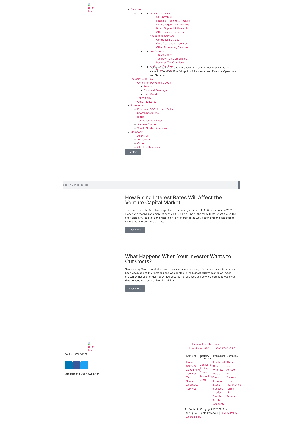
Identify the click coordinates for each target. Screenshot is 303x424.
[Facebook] (76, 365)
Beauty (148, 86)
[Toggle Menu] (127, 6)
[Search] (239, 185)
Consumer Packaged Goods (154, 82)
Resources (137, 105)
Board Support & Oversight (172, 28)
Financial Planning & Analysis (173, 20)
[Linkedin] (69, 365)
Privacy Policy (228, 413)
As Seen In (143, 139)
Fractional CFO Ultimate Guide (155, 109)
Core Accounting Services (171, 43)
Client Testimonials (148, 147)
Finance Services (160, 13)
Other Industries (146, 101)
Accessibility (193, 416)
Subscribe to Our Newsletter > (83, 373)
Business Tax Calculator (170, 62)
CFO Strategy (164, 16)
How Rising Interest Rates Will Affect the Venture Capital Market (173, 200)
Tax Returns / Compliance (171, 58)
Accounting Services (162, 35)
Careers (142, 143)
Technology (144, 97)
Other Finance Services (170, 32)
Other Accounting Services (172, 47)
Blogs (140, 116)
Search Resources (148, 113)
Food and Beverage (155, 90)
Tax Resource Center (149, 120)
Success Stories (146, 124)
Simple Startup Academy (152, 128)
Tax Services (157, 51)
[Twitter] (84, 365)
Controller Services (167, 39)
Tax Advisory (164, 54)
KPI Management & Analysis (172, 24)
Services (136, 9)
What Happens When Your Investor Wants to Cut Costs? (178, 258)
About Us (143, 135)
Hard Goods (151, 94)
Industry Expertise (142, 78)
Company (137, 131)
